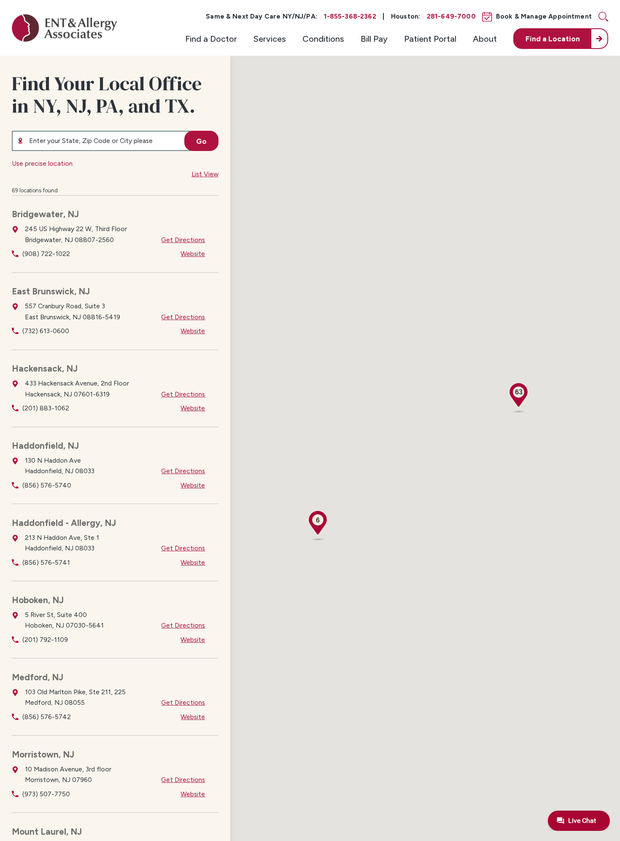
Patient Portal (430, 39)
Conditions (323, 39)
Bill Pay (374, 39)
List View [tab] (204, 174)
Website (193, 254)
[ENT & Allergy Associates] (64, 27)
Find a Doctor (211, 39)
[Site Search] (603, 17)
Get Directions (183, 240)
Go (201, 141)
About (485, 39)
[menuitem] (211, 38)
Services (269, 39)
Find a (553, 38)
